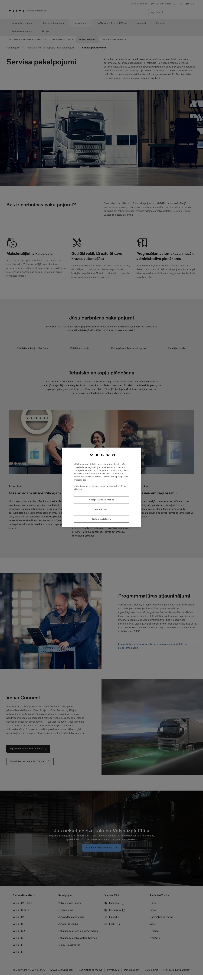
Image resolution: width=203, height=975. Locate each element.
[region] (101, 487)
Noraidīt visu (101, 509)
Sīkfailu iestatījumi (101, 519)
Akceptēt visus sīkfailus (101, 500)
